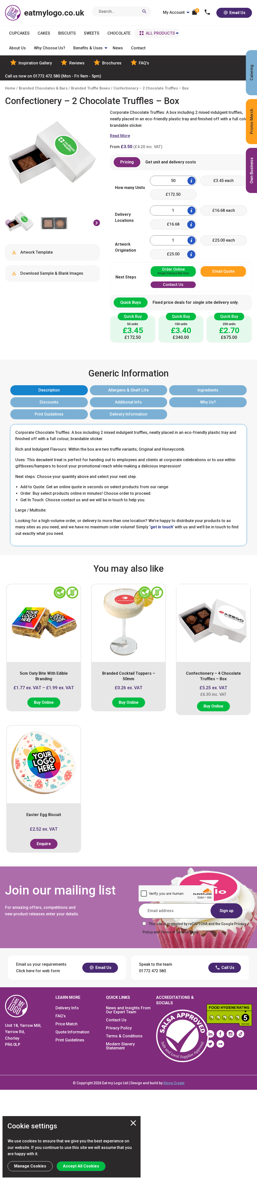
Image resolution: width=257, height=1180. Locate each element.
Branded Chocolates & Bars (43, 88)
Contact (138, 48)
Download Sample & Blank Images (51, 273)
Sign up (226, 910)
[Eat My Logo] (16, 1005)
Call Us (227, 967)
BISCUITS (67, 33)
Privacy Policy (119, 1028)
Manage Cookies (30, 1166)
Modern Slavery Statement (120, 1046)
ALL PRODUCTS (160, 33)
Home (10, 88)
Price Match (66, 1024)
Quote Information (72, 1032)
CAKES (44, 33)
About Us (17, 48)
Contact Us (116, 1020)
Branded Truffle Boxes (90, 88)
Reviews (76, 63)
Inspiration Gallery (35, 63)
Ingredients (208, 390)
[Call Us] (207, 12)
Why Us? (208, 402)
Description (49, 390)
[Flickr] (220, 1044)
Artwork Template (36, 252)
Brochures (111, 63)
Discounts (49, 402)
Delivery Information (128, 414)
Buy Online (44, 702)
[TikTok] (240, 1034)
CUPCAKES (19, 33)
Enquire (44, 843)
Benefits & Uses (88, 48)
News (118, 48)
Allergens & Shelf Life (128, 390)
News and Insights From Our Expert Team (128, 1010)
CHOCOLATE (119, 33)
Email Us (236, 12)
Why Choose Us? (49, 48)
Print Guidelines (49, 414)
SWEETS (91, 33)
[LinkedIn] (210, 1034)
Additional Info (128, 402)
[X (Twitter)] (210, 1044)
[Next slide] (96, 223)
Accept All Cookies (81, 1166)
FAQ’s (143, 63)
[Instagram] (230, 1034)
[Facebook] (220, 1034)
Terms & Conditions (124, 1036)
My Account (174, 12)
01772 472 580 (53, 76)
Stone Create (173, 1083)
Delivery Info (67, 1008)
